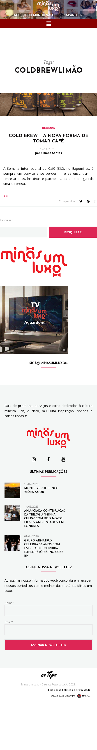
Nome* (9, 603)
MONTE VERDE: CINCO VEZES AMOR (41, 490)
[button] (48, 23)
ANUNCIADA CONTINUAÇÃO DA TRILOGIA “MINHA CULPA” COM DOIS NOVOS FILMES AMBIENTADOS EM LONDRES (44, 518)
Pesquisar (6, 220)
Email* (9, 622)
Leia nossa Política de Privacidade (70, 690)
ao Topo (48, 674)
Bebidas (48, 128)
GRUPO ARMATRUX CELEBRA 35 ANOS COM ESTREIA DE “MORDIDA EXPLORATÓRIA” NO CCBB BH (43, 548)
